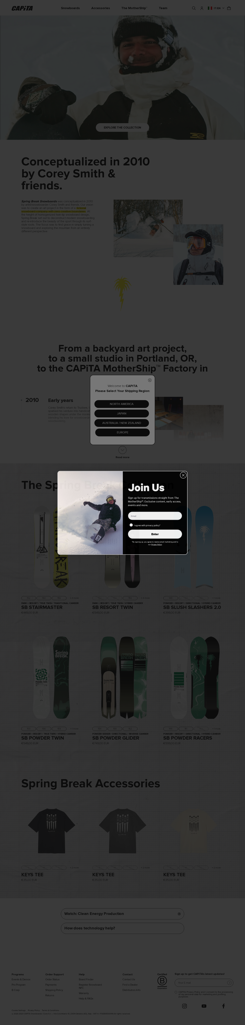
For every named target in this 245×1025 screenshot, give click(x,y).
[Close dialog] (183, 475)
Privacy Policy (156, 544)
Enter (155, 534)
